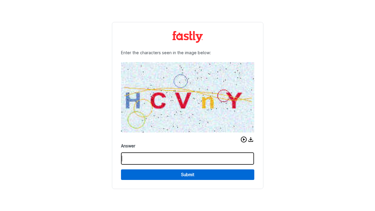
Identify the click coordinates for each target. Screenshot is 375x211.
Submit (187, 174)
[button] (243, 139)
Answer (128, 145)
